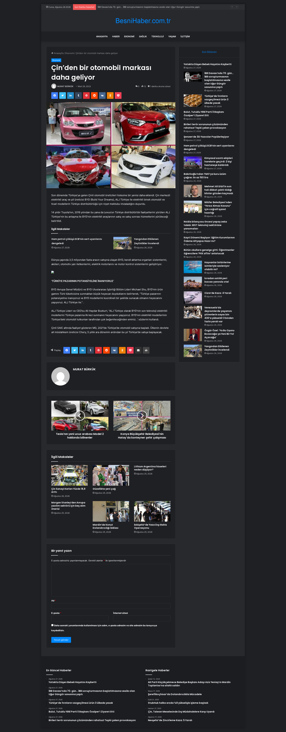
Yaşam (172, 36)
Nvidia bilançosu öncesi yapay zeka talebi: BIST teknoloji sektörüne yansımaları (205, 225)
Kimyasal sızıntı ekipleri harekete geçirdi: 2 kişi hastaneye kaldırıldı (218, 161)
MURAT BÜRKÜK (65, 86)
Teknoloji (157, 36)
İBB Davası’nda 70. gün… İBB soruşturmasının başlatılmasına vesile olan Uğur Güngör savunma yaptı (219, 80)
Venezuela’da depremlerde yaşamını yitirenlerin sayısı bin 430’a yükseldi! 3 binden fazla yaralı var (219, 314)
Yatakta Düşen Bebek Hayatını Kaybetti (208, 64)
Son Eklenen (209, 51)
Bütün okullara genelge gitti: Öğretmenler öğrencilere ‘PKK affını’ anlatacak (209, 251)
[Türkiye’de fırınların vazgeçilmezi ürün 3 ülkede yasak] (193, 100)
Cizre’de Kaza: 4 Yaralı (217, 293)
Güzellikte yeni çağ (104, 488)
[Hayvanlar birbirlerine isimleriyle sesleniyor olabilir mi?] (193, 267)
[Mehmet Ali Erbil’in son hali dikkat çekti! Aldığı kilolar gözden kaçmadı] (193, 191)
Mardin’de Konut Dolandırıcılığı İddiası (105, 526)
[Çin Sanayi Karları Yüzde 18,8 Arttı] (69, 475)
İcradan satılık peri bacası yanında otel (216, 280)
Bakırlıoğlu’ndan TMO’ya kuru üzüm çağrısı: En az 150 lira (205, 175)
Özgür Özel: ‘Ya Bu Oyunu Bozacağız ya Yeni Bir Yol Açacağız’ (219, 334)
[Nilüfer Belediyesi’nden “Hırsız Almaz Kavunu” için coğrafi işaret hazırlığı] (193, 207)
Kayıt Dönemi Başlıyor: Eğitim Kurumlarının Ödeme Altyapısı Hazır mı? (209, 239)
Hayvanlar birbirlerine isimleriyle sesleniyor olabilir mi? (217, 266)
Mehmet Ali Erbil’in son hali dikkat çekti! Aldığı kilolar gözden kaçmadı (218, 190)
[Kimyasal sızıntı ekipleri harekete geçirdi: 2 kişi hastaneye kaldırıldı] (193, 162)
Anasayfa (102, 36)
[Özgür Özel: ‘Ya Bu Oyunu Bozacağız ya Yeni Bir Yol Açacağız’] (193, 335)
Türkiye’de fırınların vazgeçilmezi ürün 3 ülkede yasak (216, 99)
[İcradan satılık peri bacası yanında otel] (193, 283)
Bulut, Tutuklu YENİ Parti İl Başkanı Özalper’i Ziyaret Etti (204, 113)
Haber (115, 36)
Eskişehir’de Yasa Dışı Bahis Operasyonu (150, 526)
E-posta (56, 613)
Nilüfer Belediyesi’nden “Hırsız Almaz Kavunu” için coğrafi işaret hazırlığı (218, 207)
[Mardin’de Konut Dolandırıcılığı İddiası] (111, 511)
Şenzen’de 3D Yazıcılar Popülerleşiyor (206, 136)
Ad (53, 600)
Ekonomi (129, 36)
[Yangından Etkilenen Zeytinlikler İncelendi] (122, 243)
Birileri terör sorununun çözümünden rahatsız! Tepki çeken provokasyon (206, 126)
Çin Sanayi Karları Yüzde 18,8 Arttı (68, 490)
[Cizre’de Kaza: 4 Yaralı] (193, 297)
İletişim (185, 36)
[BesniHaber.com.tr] (143, 21)
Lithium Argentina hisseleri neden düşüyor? (150, 468)
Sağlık (143, 36)
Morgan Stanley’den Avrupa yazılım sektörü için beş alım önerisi (68, 506)
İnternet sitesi (120, 613)
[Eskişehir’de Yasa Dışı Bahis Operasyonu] (152, 511)
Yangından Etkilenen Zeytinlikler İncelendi (216, 348)
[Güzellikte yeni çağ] (111, 475)
